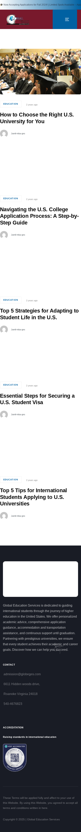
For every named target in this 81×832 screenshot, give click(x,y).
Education (10, 104)
